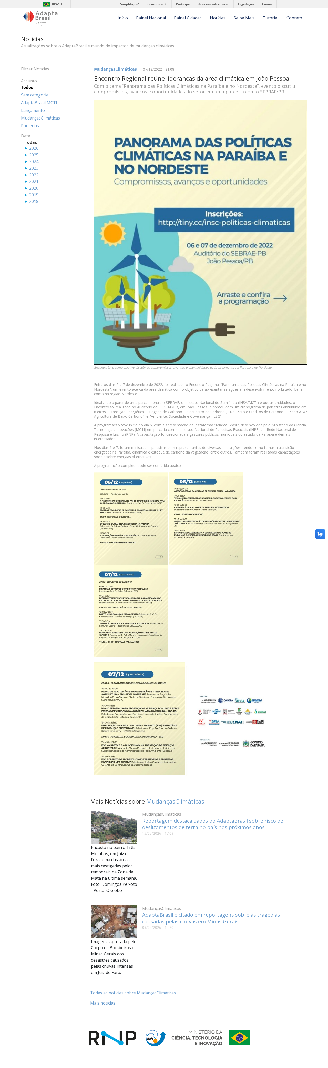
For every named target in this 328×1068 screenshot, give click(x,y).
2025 (33, 155)
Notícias (217, 18)
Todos (27, 87)
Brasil (57, 4)
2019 (33, 195)
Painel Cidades (188, 18)
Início (123, 18)
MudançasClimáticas (115, 69)
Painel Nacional (151, 18)
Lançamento (33, 110)
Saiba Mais (244, 18)
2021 (33, 181)
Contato (294, 18)
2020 (33, 188)
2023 (33, 168)
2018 (33, 201)
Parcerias (30, 125)
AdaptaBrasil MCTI (39, 102)
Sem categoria (34, 95)
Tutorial (270, 18)
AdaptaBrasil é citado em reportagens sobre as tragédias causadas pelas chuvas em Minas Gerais (211, 918)
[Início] (40, 18)
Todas (31, 142)
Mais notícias (102, 1003)
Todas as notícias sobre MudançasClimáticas (133, 993)
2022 (33, 175)
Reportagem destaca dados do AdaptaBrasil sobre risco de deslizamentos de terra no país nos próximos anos (212, 824)
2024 (33, 161)
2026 (33, 148)
